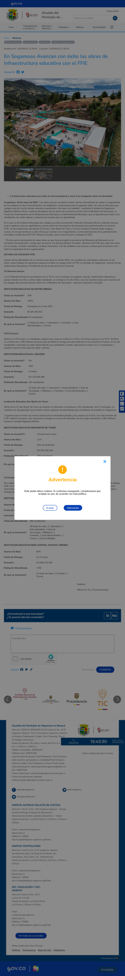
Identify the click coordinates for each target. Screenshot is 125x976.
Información (73, 508)
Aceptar (50, 508)
